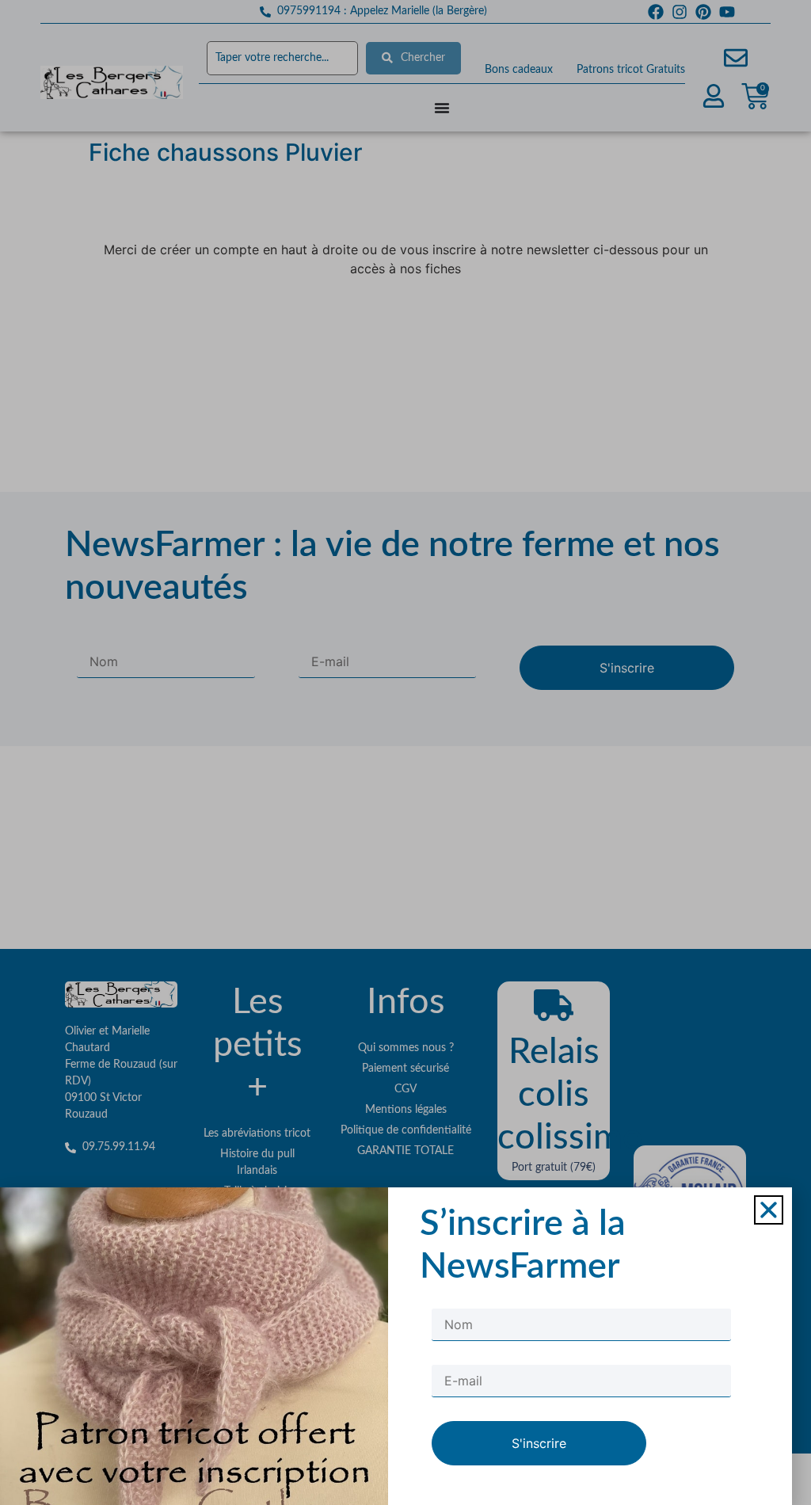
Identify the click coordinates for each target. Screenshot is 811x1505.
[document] (405, 752)
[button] (768, 1209)
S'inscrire (539, 1443)
